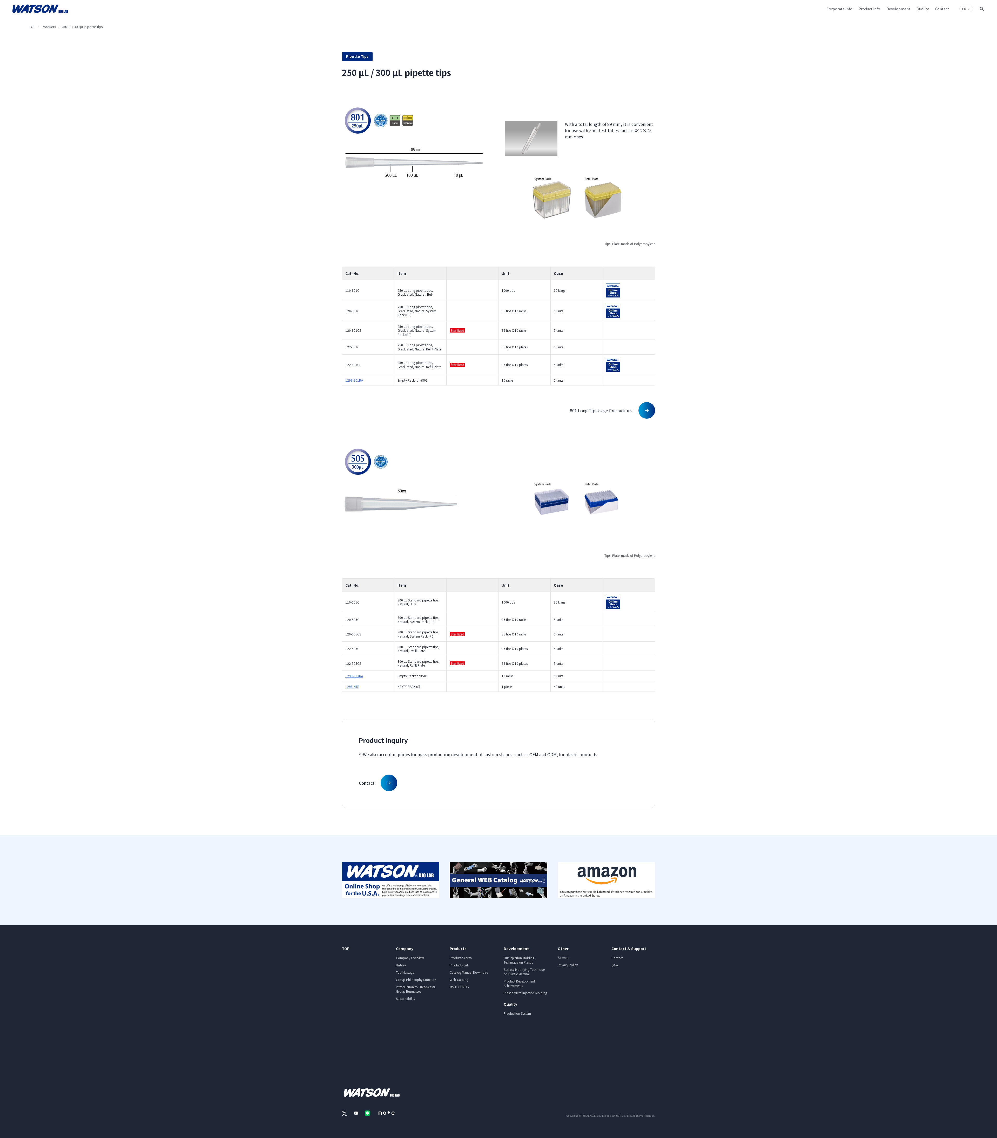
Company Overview (410, 958)
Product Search (461, 958)
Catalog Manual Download (469, 972)
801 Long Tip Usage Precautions (601, 410)
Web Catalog (459, 979)
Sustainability (405, 998)
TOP (32, 26)
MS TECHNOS (459, 987)
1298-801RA (354, 380)
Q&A (614, 965)
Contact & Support (628, 948)
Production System (517, 1013)
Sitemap (564, 957)
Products (49, 26)
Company (404, 948)
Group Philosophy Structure (416, 979)
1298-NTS (352, 686)
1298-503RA (354, 676)
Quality (510, 1004)
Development (516, 948)
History (401, 965)
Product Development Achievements (519, 983)
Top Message (405, 972)
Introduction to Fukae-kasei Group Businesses (415, 989)
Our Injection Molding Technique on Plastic (519, 960)
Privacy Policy (568, 965)
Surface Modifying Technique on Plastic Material (524, 971)
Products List (459, 965)
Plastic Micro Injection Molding (525, 993)
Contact (617, 958)
